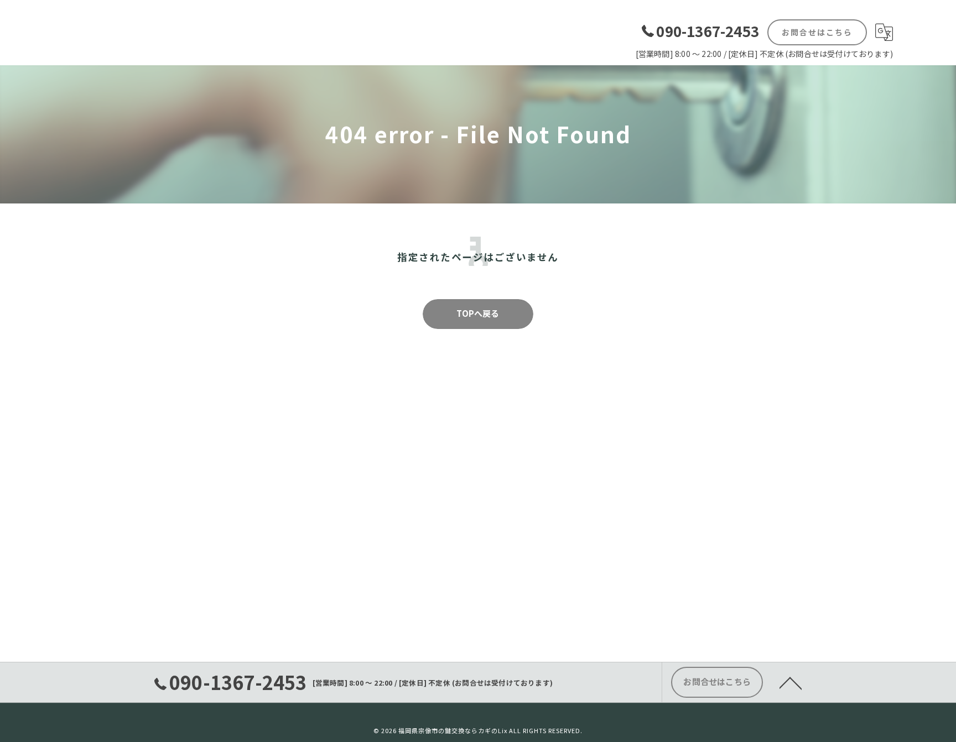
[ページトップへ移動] (791, 682)
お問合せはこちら (817, 32)
